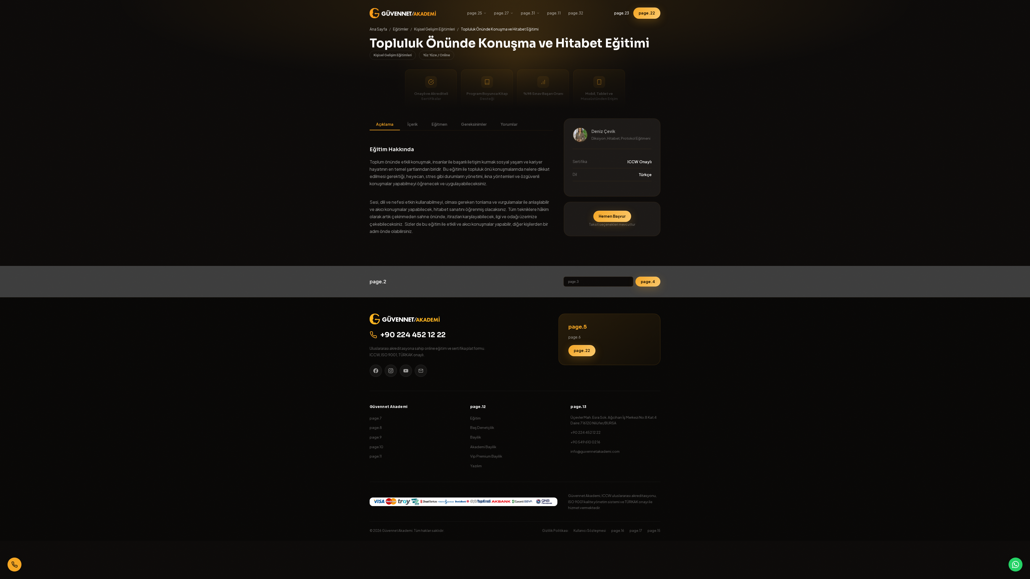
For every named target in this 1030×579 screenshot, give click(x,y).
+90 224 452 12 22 (413, 334)
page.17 (636, 530)
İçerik (412, 124)
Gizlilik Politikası (555, 530)
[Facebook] (376, 371)
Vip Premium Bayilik (486, 456)
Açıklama (384, 124)
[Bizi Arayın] (14, 564)
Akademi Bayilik (483, 446)
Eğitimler (400, 29)
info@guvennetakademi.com (595, 451)
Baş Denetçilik (482, 427)
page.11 (554, 13)
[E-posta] (421, 371)
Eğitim (475, 418)
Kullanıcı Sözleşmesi (589, 530)
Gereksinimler (474, 124)
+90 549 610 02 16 (585, 442)
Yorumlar (509, 124)
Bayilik (475, 437)
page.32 (575, 13)
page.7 (375, 418)
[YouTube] (406, 371)
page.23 (621, 13)
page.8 (376, 427)
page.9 (376, 437)
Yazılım (476, 465)
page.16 (617, 530)
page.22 (647, 13)
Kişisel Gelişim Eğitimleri (434, 29)
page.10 (376, 446)
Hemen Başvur (612, 216)
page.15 (654, 530)
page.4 (648, 281)
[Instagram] (391, 371)
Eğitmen (439, 124)
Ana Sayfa (378, 29)
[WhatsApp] (1015, 564)
